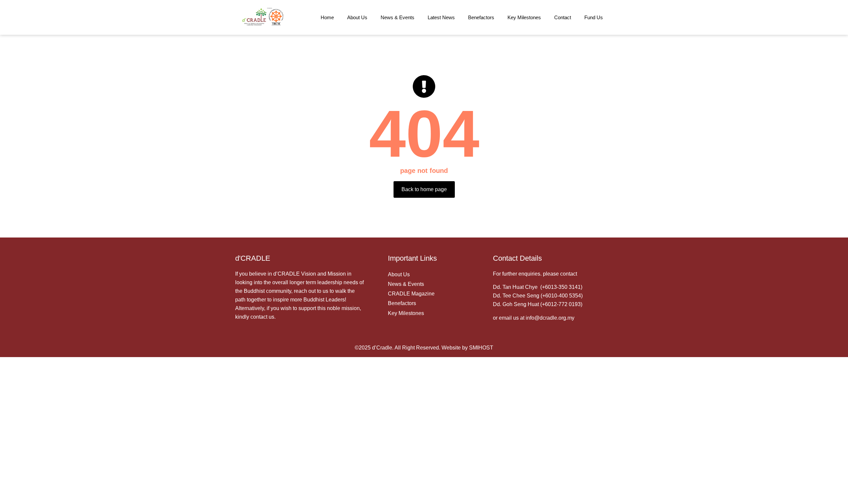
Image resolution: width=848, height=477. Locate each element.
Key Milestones (524, 17)
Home (327, 17)
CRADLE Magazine (411, 293)
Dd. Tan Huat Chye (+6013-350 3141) (537, 287)
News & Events (397, 17)
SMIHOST (481, 347)
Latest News (441, 17)
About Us (357, 17)
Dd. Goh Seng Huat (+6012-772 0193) (537, 304)
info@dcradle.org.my (550, 318)
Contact (562, 17)
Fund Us (593, 17)
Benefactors (481, 17)
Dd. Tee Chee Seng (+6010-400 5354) (538, 295)
